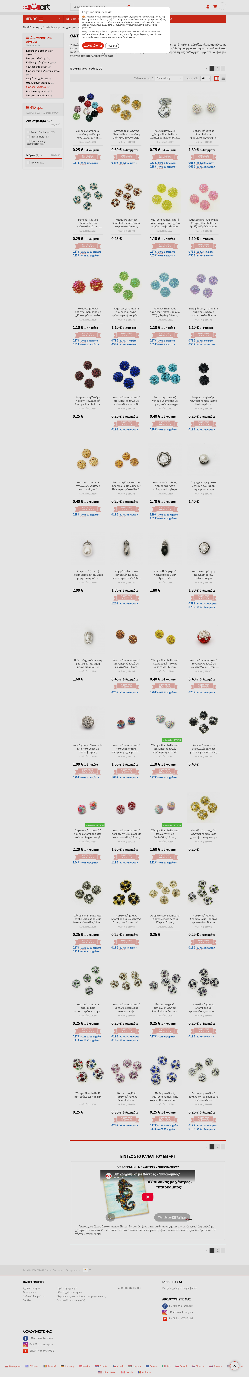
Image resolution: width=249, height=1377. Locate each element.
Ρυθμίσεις (112, 45)
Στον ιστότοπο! (93, 45)
